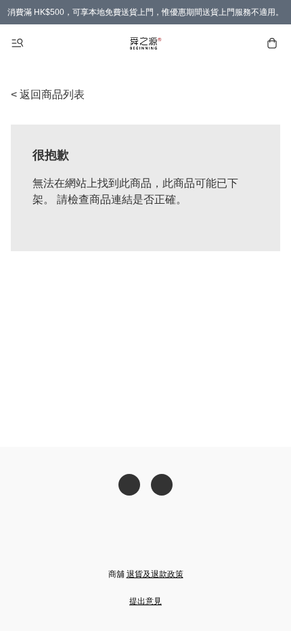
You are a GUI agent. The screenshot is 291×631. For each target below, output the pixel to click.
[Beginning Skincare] (145, 43)
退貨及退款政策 (155, 574)
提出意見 (145, 601)
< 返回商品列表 (48, 94)
